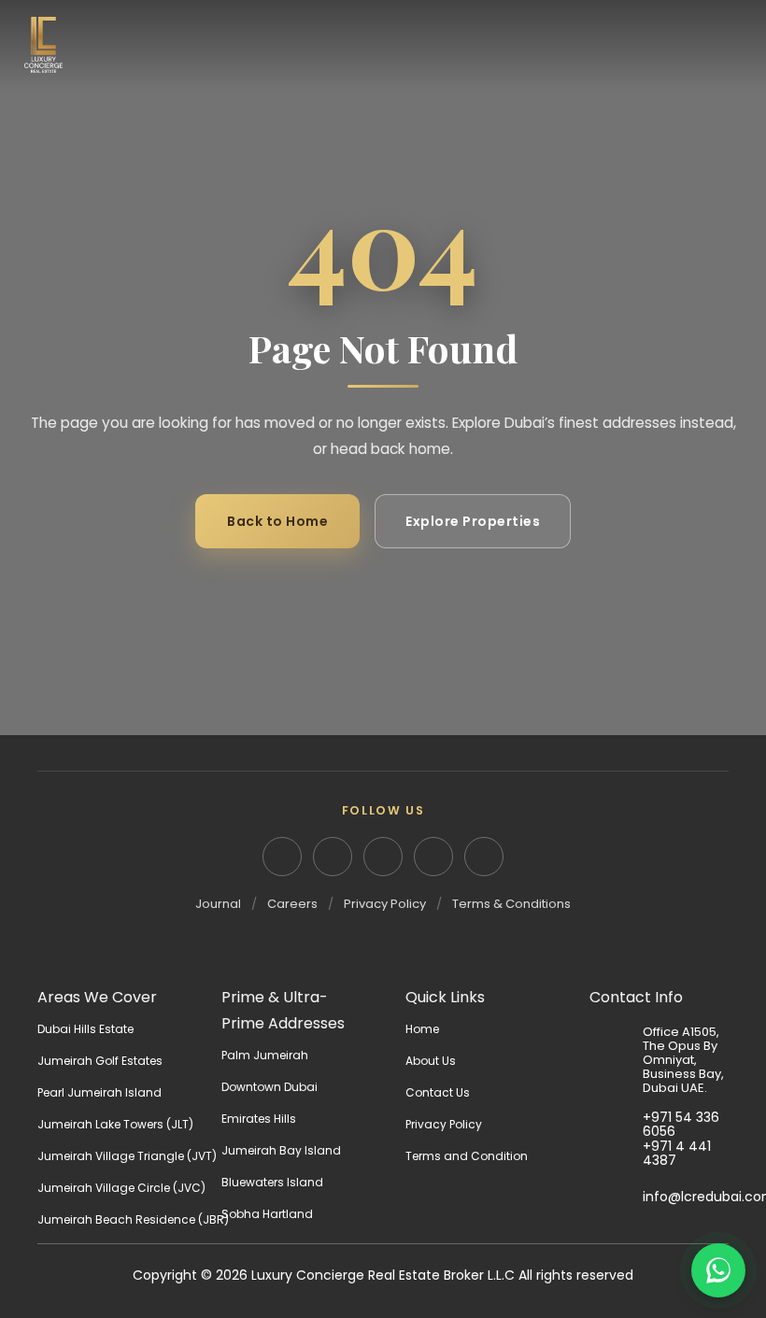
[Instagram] (332, 856)
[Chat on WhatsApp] (718, 1270)
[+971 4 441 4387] (616, 1153)
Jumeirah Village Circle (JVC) (121, 1188)
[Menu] (729, 45)
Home (422, 1029)
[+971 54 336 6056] (616, 1125)
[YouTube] (433, 856)
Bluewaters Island (272, 1182)
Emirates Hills (258, 1119)
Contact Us (437, 1092)
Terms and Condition (466, 1156)
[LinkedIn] (282, 856)
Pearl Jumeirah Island (99, 1092)
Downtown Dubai (269, 1087)
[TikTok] (484, 856)
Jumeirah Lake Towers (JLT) (115, 1124)
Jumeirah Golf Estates (100, 1061)
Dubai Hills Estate (85, 1029)
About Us (430, 1061)
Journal (218, 904)
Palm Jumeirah (264, 1055)
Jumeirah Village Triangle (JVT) (127, 1156)
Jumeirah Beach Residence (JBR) (133, 1219)
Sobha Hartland (267, 1214)
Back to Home (277, 521)
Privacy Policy (385, 904)
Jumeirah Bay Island (281, 1150)
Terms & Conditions (511, 904)
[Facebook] (383, 856)
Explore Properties (472, 521)
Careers (292, 904)
